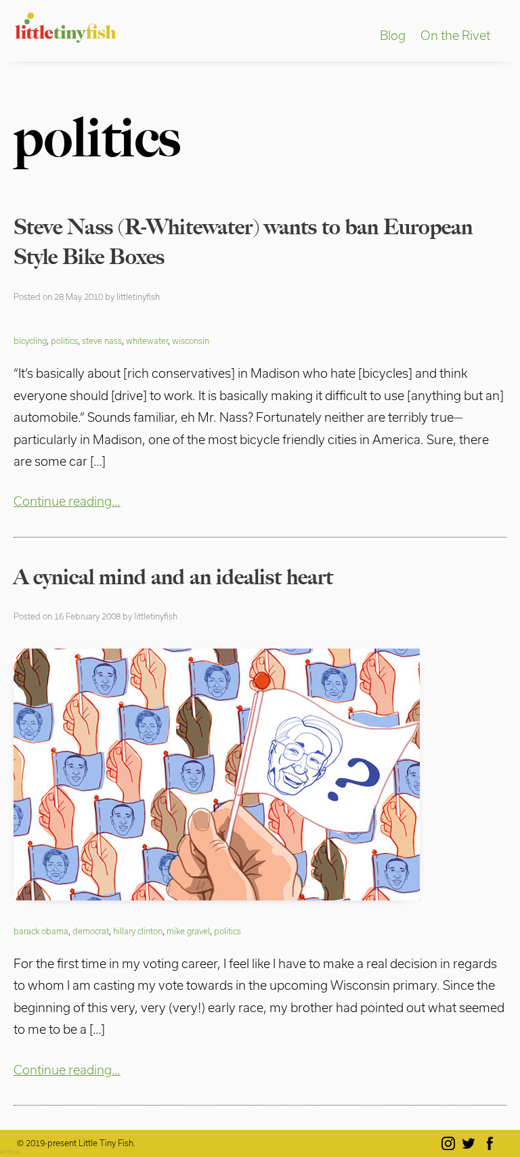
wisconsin (190, 340)
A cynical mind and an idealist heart (173, 577)
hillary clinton (137, 931)
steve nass (102, 340)
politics (64, 340)
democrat (90, 931)
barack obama (41, 931)
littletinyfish (138, 296)
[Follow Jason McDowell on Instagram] (450, 1143)
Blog (393, 35)
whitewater (147, 340)
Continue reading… (67, 501)
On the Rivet (455, 35)
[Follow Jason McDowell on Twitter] (471, 1143)
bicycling (30, 340)
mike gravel (188, 931)
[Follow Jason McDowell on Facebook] (492, 1143)
